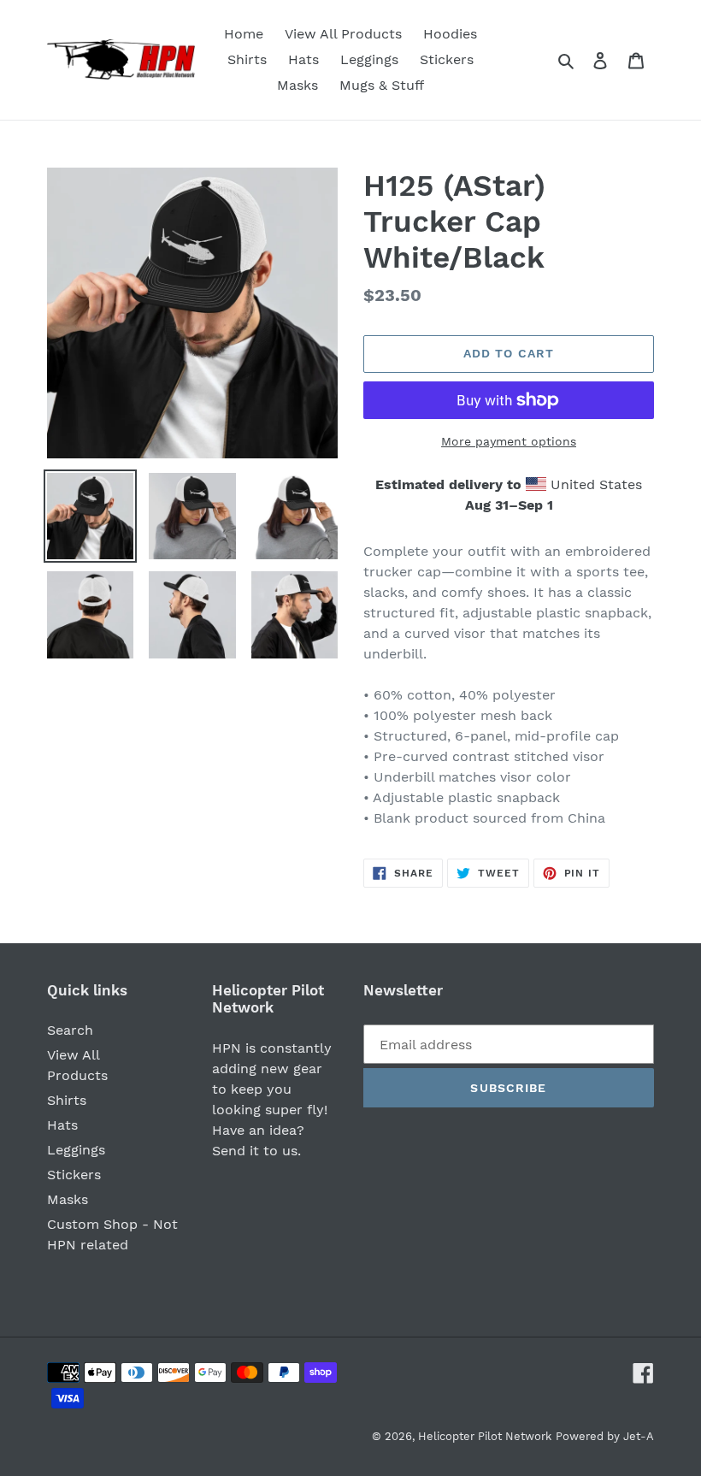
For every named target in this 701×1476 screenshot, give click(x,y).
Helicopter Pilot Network (484, 1436)
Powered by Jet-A (605, 1436)
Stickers (74, 1174)
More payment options (508, 441)
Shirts (66, 1100)
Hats (62, 1125)
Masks (67, 1199)
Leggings (76, 1150)
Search (70, 1030)
